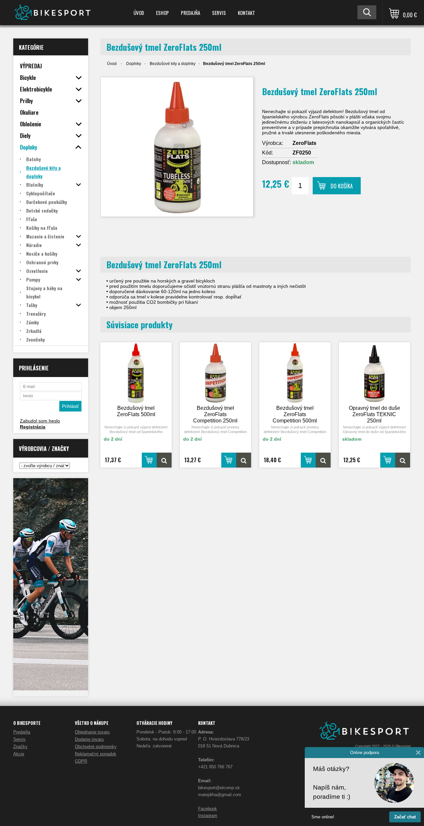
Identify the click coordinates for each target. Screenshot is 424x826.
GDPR (81, 761)
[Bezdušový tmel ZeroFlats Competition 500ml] (295, 373)
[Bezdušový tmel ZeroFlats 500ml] (136, 373)
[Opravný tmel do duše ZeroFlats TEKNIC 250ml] (374, 373)
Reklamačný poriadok (95, 753)
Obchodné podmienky (96, 746)
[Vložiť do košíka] (149, 460)
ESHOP (162, 12)
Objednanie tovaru (92, 732)
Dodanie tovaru (89, 739)
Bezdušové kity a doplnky (172, 63)
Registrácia (32, 426)
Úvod (138, 12)
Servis (219, 12)
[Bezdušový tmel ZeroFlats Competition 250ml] (215, 373)
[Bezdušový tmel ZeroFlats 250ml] (176, 147)
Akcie (18, 753)
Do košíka (342, 186)
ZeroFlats (304, 143)
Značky (20, 746)
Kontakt (246, 12)
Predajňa (190, 12)
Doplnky (133, 63)
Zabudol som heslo (40, 420)
